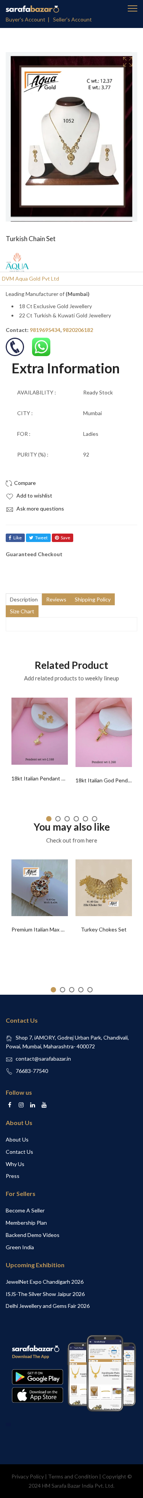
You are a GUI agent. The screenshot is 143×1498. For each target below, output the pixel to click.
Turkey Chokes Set (104, 929)
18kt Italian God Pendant (106, 780)
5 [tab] (85, 818)
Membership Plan (26, 1222)
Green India (20, 1247)
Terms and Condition (73, 1476)
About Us (17, 1139)
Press (12, 1176)
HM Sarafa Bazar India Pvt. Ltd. (78, 1485)
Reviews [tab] (56, 599)
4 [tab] (76, 818)
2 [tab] (58, 818)
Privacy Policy (27, 1476)
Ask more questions (39, 508)
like (17, 537)
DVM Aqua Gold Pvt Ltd (30, 278)
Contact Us (19, 1151)
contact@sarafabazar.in (43, 1058)
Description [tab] (24, 599)
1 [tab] (48, 818)
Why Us (15, 1164)
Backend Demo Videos (32, 1235)
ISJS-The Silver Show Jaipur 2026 (45, 1294)
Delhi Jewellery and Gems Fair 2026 (48, 1306)
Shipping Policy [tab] (93, 599)
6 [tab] (94, 818)
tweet (41, 537)
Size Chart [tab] (22, 611)
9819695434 (45, 330)
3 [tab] (67, 818)
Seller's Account (72, 19)
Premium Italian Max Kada (42, 929)
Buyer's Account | (29, 19)
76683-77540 (32, 1071)
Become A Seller (25, 1210)
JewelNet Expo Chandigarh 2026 (45, 1281)
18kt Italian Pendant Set (40, 778)
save (65, 537)
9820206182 (78, 330)
